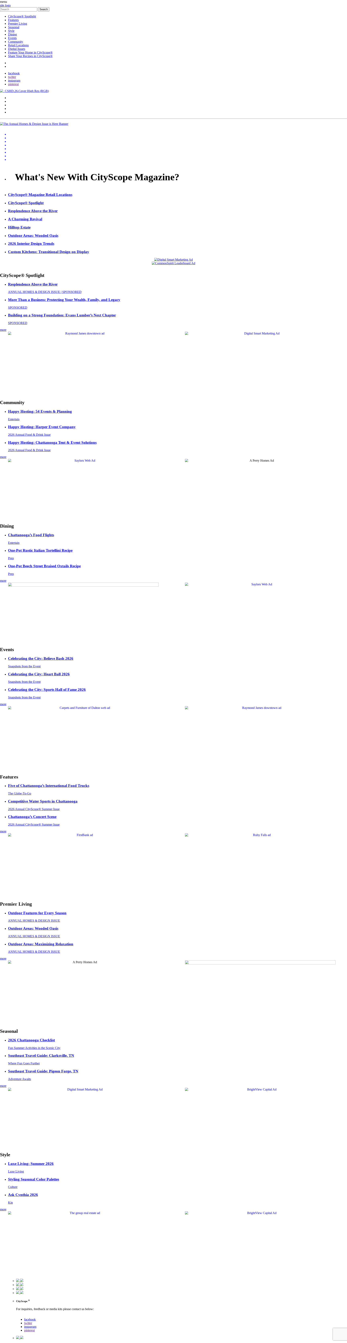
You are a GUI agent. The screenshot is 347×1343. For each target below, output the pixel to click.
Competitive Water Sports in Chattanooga (43, 801)
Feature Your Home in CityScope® (30, 52)
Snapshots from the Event (24, 666)
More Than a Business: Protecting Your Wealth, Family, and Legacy (64, 300)
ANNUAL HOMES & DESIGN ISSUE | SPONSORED (45, 292)
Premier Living (17, 23)
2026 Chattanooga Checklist (31, 1040)
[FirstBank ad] (83, 835)
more (3, 329)
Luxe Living (16, 1171)
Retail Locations (18, 45)
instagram (14, 80)
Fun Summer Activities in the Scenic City (34, 1048)
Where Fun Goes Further (24, 1063)
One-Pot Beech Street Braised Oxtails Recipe (44, 566)
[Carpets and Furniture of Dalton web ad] (83, 708)
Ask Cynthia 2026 (23, 1195)
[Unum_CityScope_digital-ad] (260, 963)
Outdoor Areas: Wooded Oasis (33, 928)
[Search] (19, 9)
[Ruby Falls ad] (260, 835)
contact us (22, 1316)
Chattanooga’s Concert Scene (32, 817)
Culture (12, 1187)
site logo (5, 5)
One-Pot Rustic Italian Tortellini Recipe (40, 550)
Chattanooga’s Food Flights (31, 535)
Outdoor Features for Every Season (37, 913)
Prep (11, 558)
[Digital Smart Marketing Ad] (260, 333)
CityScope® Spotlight (22, 16)
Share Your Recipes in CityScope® (30, 56)
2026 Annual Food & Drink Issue (29, 434)
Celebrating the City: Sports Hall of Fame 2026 (47, 689)
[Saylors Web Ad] (83, 460)
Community (15, 41)
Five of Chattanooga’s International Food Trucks (48, 786)
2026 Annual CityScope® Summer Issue (34, 809)
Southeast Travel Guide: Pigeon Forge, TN (43, 1071)
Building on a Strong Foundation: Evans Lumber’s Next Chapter (62, 315)
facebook (14, 73)
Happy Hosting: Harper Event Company (42, 427)
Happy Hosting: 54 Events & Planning (40, 411)
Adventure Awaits (19, 1079)
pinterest (13, 84)
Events (12, 38)
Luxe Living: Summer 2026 (31, 1164)
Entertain (13, 419)
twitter (12, 77)
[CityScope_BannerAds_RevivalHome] (83, 585)
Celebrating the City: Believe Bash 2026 (40, 658)
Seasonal (13, 27)
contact (12, 63)
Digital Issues (16, 49)
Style (11, 30)
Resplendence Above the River (33, 284)
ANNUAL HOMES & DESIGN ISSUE (34, 920)
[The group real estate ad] (83, 1213)
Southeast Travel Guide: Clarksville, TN (41, 1055)
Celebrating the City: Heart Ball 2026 (39, 674)
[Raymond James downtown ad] (83, 333)
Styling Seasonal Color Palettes (33, 1179)
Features (13, 20)
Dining (12, 34)
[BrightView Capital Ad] (260, 1089)
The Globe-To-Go (19, 793)
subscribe (14, 66)
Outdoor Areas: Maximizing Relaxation (40, 944)
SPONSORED (17, 307)
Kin (10, 1202)
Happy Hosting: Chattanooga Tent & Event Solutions (52, 442)
